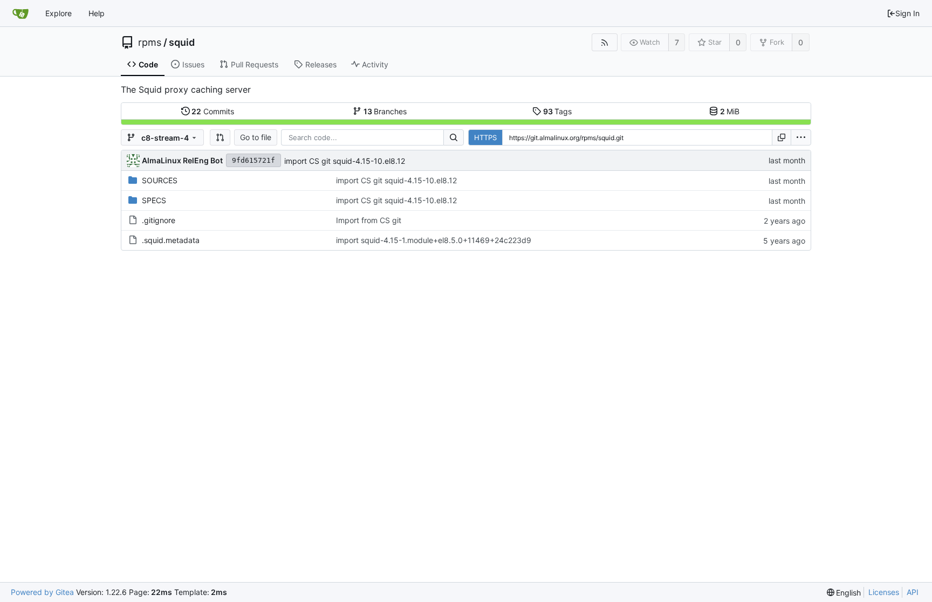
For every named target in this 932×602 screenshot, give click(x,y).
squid (182, 42)
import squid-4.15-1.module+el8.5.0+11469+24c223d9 (433, 240)
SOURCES (159, 180)
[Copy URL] (781, 137)
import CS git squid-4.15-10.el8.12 (344, 160)
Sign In (907, 13)
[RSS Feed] (604, 42)
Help (96, 13)
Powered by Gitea (42, 592)
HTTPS (485, 137)
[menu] (801, 137)
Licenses (883, 592)
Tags (557, 111)
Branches (385, 111)
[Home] (20, 13)
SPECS (154, 200)
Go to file (255, 137)
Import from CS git (368, 220)
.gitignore (158, 220)
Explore (58, 13)
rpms (149, 42)
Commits (212, 111)
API (913, 592)
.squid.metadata (171, 240)
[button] (220, 137)
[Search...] (453, 137)
